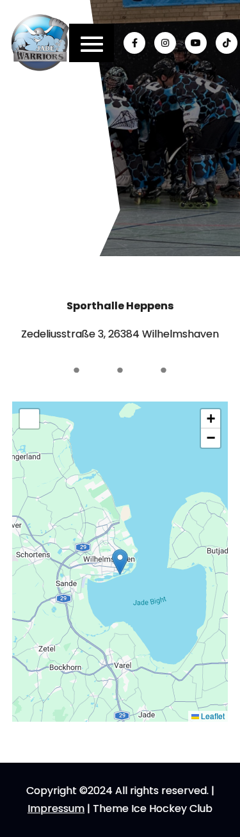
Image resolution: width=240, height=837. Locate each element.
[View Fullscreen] (29, 418)
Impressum (56, 808)
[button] (120, 562)
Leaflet (212, 715)
